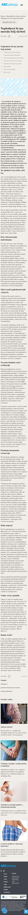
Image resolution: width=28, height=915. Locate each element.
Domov (3, 16)
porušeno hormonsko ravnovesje (10, 688)
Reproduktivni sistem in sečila (16, 16)
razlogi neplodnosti (6, 691)
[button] (26, 912)
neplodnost (4, 684)
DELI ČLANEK (3, 36)
